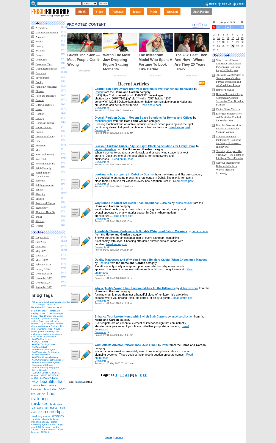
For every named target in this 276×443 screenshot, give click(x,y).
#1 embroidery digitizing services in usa (47, 334)
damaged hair (40, 407)
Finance (40, 91)
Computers (41, 59)
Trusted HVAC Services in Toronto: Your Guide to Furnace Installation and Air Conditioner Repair (230, 80)
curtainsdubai (200, 231)
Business (40, 50)
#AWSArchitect (39, 347)
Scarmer (149, 174)
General (40, 100)
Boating (40, 46)
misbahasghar (103, 120)
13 (233, 38)
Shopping (41, 194)
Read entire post (151, 105)
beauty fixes (39, 385)
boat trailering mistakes (43, 398)
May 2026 (41, 250)
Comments (100, 108)
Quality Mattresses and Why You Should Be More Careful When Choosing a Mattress (151, 259)
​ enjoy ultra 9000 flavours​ (47, 425)
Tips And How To (45, 212)
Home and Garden (45, 122)
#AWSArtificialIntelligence (44, 349)
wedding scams (41, 416)
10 (218, 38)
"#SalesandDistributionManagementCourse (53, 302)
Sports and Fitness (45, 203)
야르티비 (45, 432)
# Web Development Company (46, 330)
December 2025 (44, 273)
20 (233, 42)
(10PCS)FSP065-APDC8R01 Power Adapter (44, 376)
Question (172, 12)
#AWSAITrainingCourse (43, 344)
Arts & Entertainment (47, 32)
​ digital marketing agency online (44, 423)
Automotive (42, 37)
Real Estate (41, 159)
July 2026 (41, 241)
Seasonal (40, 180)
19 (228, 42)
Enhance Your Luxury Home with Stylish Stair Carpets (131, 316)
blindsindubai (184, 202)
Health (39, 109)
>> (145, 375)
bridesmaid (56, 404)
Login (240, 3)
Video (99, 12)
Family (39, 82)
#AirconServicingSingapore (45, 367)
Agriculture (41, 27)
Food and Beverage (46, 95)
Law (38, 141)
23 (214, 46)
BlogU (82, 12)
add (79, 382)
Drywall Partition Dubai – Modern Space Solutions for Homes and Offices (143, 117)
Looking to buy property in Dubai (117, 174)
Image (137, 12)
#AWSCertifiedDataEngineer (46, 362)
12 (228, 38)
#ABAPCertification (46, 336)
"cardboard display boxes (45, 312)
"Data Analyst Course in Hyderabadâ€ (43, 305)
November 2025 (44, 278)
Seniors (40, 189)
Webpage (118, 12)
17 (218, 42)
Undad (99, 92)
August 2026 (42, 237)
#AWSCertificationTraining (45, 357)
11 (223, 38)
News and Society (45, 154)
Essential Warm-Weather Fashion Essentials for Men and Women (228, 128)
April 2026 (41, 255)
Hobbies (40, 113)
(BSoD (35, 382)
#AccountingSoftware (42, 365)
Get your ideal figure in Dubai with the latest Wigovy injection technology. (228, 168)
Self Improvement (45, 185)
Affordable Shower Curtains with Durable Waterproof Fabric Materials (141, 231)
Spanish (40, 198)
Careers (40, 55)
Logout (119, 437)
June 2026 (41, 246)
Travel (39, 216)
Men (38, 150)
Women (40, 225)
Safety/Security (44, 168)
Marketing (41, 145)
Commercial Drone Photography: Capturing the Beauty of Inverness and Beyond (228, 141)
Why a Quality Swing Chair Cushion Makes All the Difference (135, 288)
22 (242, 42)
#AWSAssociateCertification (46, 352)
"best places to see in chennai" (46, 309)
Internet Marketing (45, 136)
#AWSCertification (41, 354)
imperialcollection (182, 316)
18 (223, 42)
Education (41, 73)
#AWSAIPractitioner (42, 339)
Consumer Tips (44, 64)
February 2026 (43, 264)
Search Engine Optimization (43, 174)
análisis (36, 419)
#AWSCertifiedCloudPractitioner (47, 360)
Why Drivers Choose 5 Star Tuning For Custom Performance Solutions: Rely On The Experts (229, 65)
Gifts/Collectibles (45, 104)
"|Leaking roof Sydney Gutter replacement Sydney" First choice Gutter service (47, 326)
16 (214, 42)
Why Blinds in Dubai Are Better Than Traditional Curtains (133, 202)
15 (242, 38)
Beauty (39, 41)
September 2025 (44, 287)
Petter (165, 345)
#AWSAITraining (40, 342)
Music (153, 12)
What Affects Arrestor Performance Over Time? (126, 345)
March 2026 (42, 260)
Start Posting (201, 12)
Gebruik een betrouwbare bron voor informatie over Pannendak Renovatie (144, 88)
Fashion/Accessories (46, 86)
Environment (42, 77)
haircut (54, 407)
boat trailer (50, 389)
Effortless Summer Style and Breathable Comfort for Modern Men (229, 117)
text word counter (225, 89)
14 (237, 38)
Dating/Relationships (46, 68)
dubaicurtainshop (105, 149)
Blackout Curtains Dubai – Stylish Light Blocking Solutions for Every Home (145, 146)
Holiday (40, 118)
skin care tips (51, 411)
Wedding (40, 221)
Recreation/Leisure (45, 163)
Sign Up (226, 3)
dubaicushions (189, 288)
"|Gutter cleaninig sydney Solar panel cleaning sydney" (45, 321)
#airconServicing (40, 370)
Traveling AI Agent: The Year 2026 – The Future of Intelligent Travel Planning (230, 154)
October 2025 (43, 282)
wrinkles (58, 416)
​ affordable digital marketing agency (44, 420)
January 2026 (43, 269)
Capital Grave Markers (228, 109)
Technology (42, 207)
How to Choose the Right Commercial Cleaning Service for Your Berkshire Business (230, 99)
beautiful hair (52, 381)
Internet (40, 131)
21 (237, 42)
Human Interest (44, 127)
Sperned (104, 263)
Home (212, 3)
